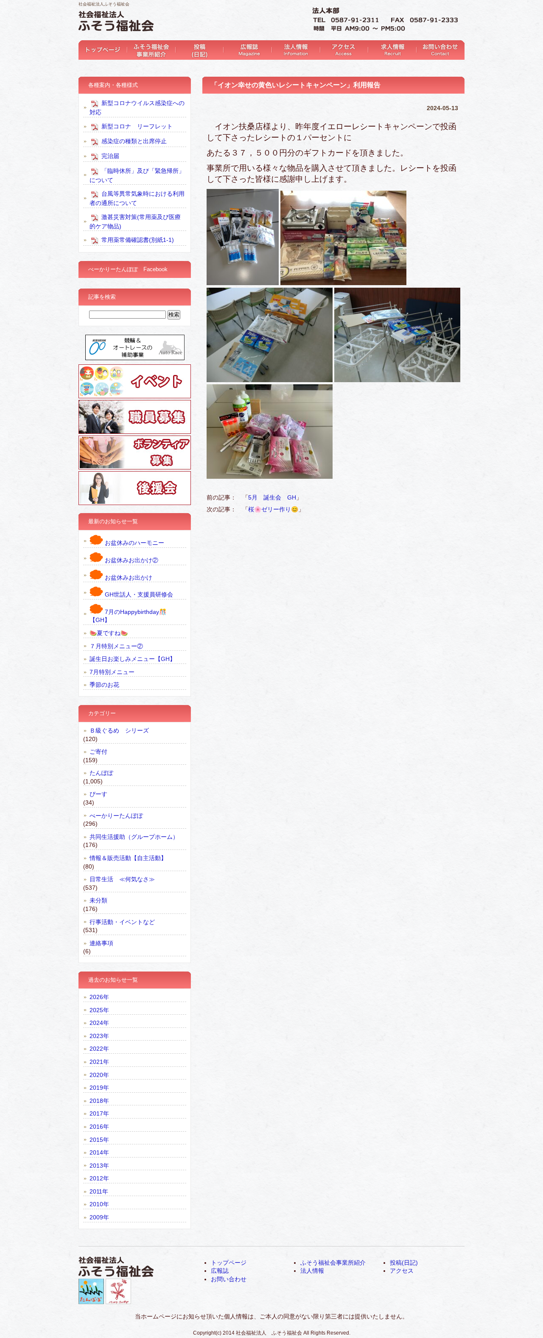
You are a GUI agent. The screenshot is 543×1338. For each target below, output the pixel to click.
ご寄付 (98, 751)
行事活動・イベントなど (122, 922)
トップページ (102, 50)
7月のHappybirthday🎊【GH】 (128, 616)
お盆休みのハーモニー (133, 542)
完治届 (109, 155)
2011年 (99, 1191)
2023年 (99, 1036)
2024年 (99, 1022)
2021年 (99, 1061)
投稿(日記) (198, 50)
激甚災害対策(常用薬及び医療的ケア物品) (135, 221)
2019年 (99, 1087)
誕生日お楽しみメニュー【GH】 (133, 658)
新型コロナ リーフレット (136, 125)
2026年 (99, 997)
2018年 (99, 1100)
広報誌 (246, 50)
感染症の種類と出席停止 (133, 140)
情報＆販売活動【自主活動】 (128, 858)
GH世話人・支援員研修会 (138, 594)
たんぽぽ (101, 772)
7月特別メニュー (112, 672)
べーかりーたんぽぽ (116, 815)
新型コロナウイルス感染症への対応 (137, 108)
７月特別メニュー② (116, 646)
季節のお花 (104, 684)
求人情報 (390, 50)
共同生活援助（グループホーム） (134, 836)
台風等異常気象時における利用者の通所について (137, 198)
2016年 (99, 1126)
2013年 (99, 1165)
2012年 (99, 1178)
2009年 (99, 1217)
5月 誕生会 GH (272, 497)
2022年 (99, 1048)
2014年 (99, 1152)
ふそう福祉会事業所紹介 (150, 50)
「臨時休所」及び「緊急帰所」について (137, 175)
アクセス (342, 50)
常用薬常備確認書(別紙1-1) (137, 239)
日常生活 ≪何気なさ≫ (122, 879)
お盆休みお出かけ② (130, 560)
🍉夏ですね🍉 (109, 633)
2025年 (99, 1010)
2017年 (99, 1113)
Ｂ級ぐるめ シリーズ (119, 730)
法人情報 (294, 50)
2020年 (99, 1075)
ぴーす (98, 794)
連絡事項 (101, 943)
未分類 (98, 900)
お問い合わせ (438, 50)
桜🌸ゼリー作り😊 (273, 509)
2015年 (99, 1139)
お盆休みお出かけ (127, 577)
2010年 (99, 1204)
